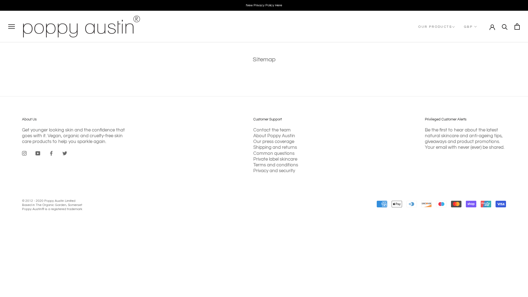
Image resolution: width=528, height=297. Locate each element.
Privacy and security (274, 170)
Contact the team (272, 130)
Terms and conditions (275, 165)
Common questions (274, 153)
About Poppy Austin (274, 135)
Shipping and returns (275, 147)
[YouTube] (37, 153)
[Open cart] (517, 26)
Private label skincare (275, 159)
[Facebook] (51, 153)
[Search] (505, 26)
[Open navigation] (11, 26)
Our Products (435, 27)
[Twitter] (64, 153)
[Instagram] (24, 153)
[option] (264, 5)
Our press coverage (273, 141)
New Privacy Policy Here (264, 5)
